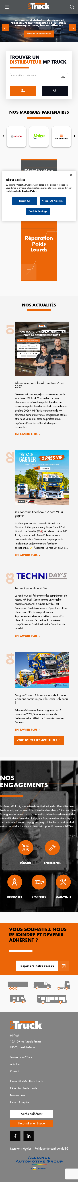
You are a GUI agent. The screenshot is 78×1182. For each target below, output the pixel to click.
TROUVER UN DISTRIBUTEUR (39, 34)
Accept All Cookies (53, 201)
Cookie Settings (38, 212)
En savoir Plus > (27, 435)
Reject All (24, 201)
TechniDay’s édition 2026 (31, 588)
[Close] (71, 175)
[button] (5, 27)
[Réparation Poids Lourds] (39, 250)
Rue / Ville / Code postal (24, 75)
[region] (39, 196)
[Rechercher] (55, 91)
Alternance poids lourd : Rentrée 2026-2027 (40, 384)
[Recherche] (72, 6)
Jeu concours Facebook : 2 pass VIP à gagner (39, 513)
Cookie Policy (29, 191)
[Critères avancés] (23, 91)
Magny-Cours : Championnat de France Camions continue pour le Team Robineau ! (41, 699)
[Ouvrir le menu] (7, 7)
